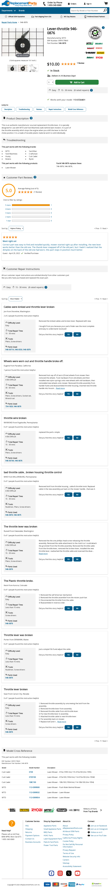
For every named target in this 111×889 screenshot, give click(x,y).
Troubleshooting (24, 109)
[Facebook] (51, 873)
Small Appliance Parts (52, 829)
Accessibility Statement (72, 866)
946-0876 (27, 349)
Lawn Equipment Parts (53, 839)
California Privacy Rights (72, 838)
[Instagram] (60, 873)
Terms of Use (68, 853)
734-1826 (9, 406)
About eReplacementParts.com (72, 827)
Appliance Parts (50, 826)
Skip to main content (54, 10)
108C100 (32, 782)
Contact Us (29, 839)
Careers (66, 860)
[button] (106, 4)
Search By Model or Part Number (84, 10)
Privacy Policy (68, 834)
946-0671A (9, 349)
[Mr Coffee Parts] (74, 810)
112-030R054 (34, 797)
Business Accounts (33, 842)
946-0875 (17, 515)
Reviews (39, 109)
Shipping (29, 829)
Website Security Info (71, 856)
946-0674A (9, 460)
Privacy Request (69, 850)
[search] (105, 10)
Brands (22, 10)
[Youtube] (77, 873)
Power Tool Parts (51, 845)
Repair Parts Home (9, 22)
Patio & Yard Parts (51, 842)
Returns (28, 832)
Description (8, 109)
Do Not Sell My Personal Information (73, 845)
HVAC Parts (48, 835)
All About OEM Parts (71, 831)
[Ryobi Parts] (36, 810)
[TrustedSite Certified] (96, 884)
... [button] (60, 388)
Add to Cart (79, 82)
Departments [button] (7, 10)
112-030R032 (34, 792)
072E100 (32, 777)
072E (31, 772)
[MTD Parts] (49, 810)
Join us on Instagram (99, 829)
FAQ (27, 826)
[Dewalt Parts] (24, 810)
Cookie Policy (68, 841)
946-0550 (18, 349)
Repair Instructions (55, 109)
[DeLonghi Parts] (61, 810)
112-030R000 (34, 787)
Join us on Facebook (99, 826)
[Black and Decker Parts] (12, 810)
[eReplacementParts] (19, 3)
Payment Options (32, 835)
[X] (69, 873)
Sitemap (66, 863)
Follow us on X (96, 832)
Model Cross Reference (75, 109)
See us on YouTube (98, 835)
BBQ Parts (48, 832)
